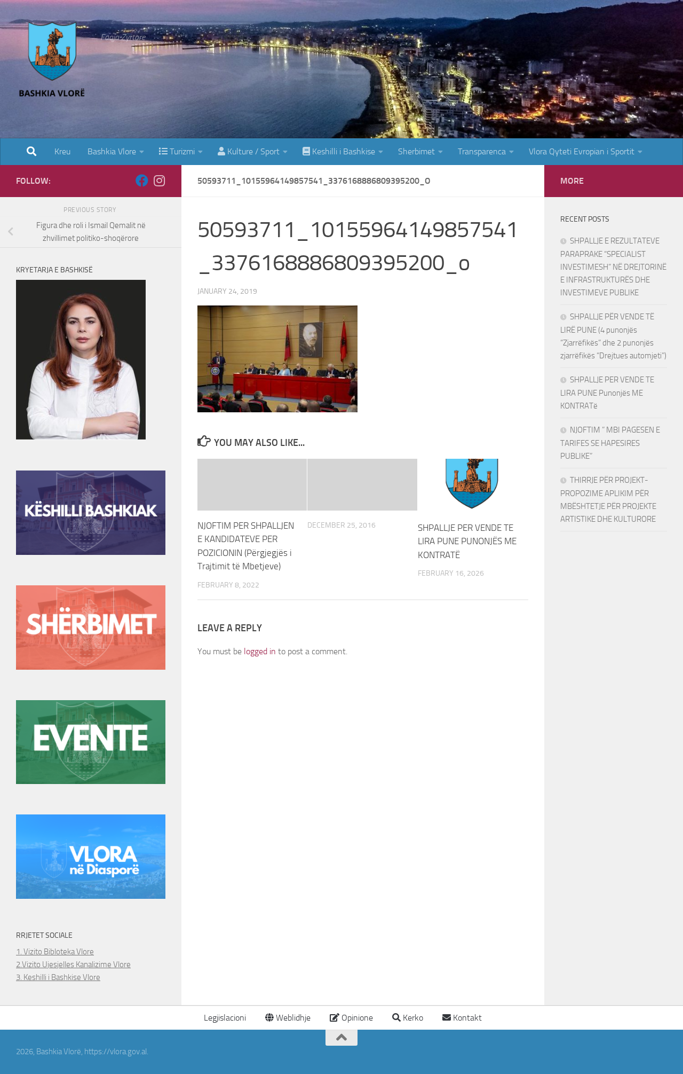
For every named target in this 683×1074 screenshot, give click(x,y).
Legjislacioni (224, 1018)
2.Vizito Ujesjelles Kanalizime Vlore (73, 964)
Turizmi (181, 151)
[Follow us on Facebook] (142, 180)
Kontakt (466, 1018)
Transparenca (482, 151)
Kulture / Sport (252, 151)
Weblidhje (292, 1018)
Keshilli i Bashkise (342, 151)
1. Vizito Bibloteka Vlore (55, 952)
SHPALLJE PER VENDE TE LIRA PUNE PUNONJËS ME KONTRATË (467, 541)
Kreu (62, 151)
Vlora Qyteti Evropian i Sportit (581, 151)
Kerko (412, 1018)
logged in (260, 651)
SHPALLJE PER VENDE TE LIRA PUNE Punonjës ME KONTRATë (607, 393)
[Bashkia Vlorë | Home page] (53, 61)
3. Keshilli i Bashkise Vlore (58, 977)
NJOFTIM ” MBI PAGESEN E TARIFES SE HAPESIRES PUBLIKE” (610, 443)
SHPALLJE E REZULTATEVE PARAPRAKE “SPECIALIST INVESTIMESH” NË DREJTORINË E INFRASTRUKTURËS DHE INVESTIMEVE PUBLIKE (613, 266)
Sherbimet (416, 151)
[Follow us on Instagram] (159, 180)
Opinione (356, 1018)
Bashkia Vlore (110, 151)
